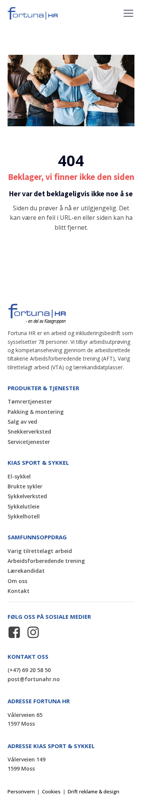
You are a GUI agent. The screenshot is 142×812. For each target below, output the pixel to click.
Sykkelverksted (27, 496)
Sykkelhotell (24, 516)
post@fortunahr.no (34, 679)
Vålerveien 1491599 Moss (26, 764)
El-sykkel (19, 476)
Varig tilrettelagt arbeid (40, 551)
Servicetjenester (29, 441)
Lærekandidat (26, 570)
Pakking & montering (36, 411)
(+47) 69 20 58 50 (29, 670)
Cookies (51, 791)
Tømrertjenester (30, 401)
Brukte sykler (25, 486)
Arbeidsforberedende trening (46, 560)
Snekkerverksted (29, 431)
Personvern (21, 791)
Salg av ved (22, 421)
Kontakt (19, 590)
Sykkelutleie (23, 506)
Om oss (17, 581)
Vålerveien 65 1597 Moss (26, 719)
